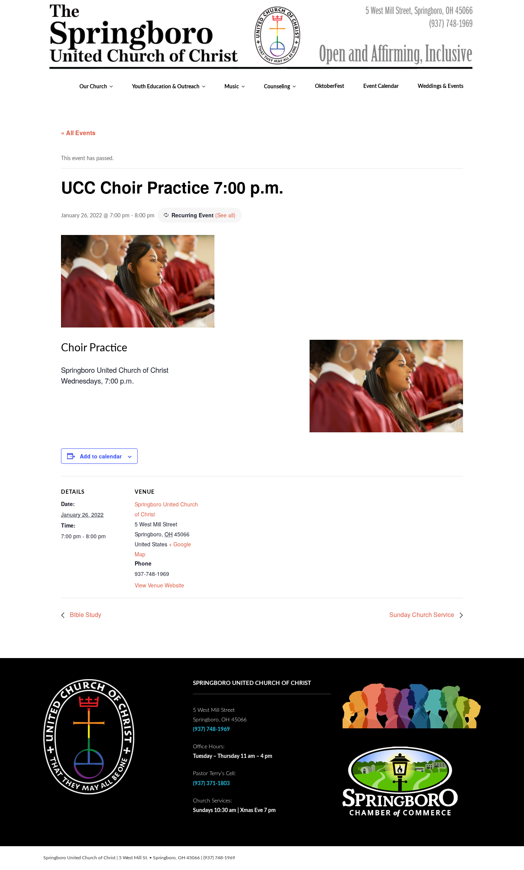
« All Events (78, 132)
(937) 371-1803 (211, 783)
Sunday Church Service (422, 614)
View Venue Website (159, 585)
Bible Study (84, 614)
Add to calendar (101, 456)
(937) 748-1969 (211, 729)
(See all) (225, 215)
